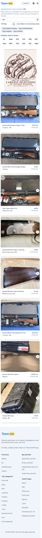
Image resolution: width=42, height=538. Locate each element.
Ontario (4, 471)
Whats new (25, 491)
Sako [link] (36, 43)
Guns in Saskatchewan (25, 28)
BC (3, 463)
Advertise (25, 507)
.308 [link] (30, 39)
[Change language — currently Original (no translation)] (33, 3)
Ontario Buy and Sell (29, 473)
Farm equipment (7, 521)
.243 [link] (17, 43)
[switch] (15, 24)
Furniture (5, 501)
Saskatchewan (6, 467)
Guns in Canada (17, 9)
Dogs (3, 484)
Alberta (4, 459)
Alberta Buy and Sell (28, 459)
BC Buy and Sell (27, 463)
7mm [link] (4, 43)
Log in (24, 503)
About (24, 483)
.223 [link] (17, 39)
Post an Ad (25, 495)
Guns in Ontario (18, 31)
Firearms (4, 497)
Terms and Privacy (32, 448)
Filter (5, 24)
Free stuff (5, 480)
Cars (3, 517)
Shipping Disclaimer (28, 516)
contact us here (13, 448)
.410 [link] (29, 43)
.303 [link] (23, 43)
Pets (3, 489)
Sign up (24, 499)
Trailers (4, 505)
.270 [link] (23, 39)
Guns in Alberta (6, 31)
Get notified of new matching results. (28, 24)
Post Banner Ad (27, 512)
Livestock (5, 493)
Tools (3, 509)
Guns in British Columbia (9, 28)
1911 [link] (36, 39)
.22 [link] (4, 39)
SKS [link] (10, 43)
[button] (37, 20)
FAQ (23, 487)
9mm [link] (11, 39)
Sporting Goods (6, 9)
